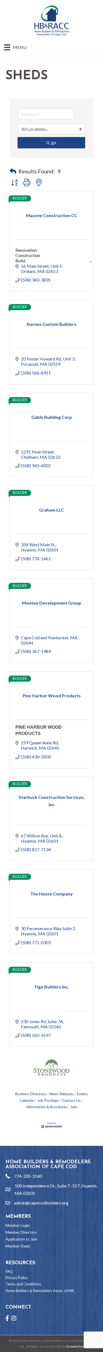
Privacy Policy (16, 1277)
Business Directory (30, 1094)
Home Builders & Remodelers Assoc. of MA (39, 1290)
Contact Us (71, 1100)
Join (73, 1107)
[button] (13, 171)
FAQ (9, 1271)
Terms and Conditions (23, 1284)
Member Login (17, 1225)
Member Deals (17, 1246)
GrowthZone (75, 1346)
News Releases (61, 1094)
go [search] (53, 142)
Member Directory (21, 1232)
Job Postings (48, 1100)
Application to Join (21, 1239)
